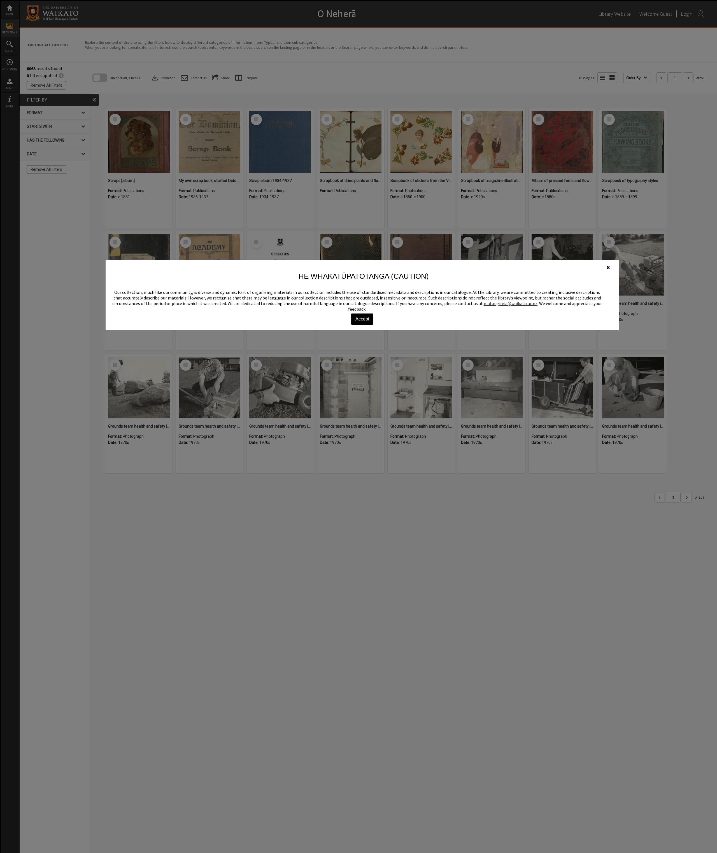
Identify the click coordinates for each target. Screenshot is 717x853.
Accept (362, 319)
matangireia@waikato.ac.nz (510, 303)
